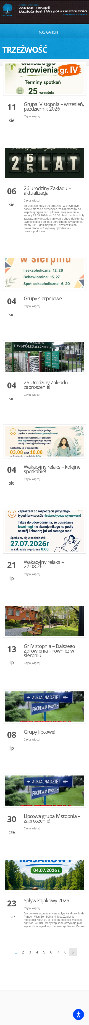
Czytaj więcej (32, 116)
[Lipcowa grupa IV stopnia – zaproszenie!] (44, 791)
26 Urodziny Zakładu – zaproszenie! (47, 384)
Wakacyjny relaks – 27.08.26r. (44, 564)
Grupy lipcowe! (39, 731)
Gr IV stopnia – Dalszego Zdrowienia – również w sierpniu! (49, 651)
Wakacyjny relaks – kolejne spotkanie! (52, 469)
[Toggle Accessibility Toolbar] (78, 1014)
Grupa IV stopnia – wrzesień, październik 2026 (54, 106)
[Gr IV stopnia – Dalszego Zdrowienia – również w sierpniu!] (44, 621)
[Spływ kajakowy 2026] (44, 875)
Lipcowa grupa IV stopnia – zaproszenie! (52, 818)
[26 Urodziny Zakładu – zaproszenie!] (44, 357)
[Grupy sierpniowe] (44, 273)
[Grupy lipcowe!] (44, 707)
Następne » (73, 952)
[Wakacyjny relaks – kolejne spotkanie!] (44, 441)
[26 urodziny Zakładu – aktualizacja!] (44, 163)
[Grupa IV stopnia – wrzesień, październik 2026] (44, 79)
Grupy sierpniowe (43, 298)
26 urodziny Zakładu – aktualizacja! (47, 190)
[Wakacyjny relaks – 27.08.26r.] (44, 531)
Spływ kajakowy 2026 (46, 900)
